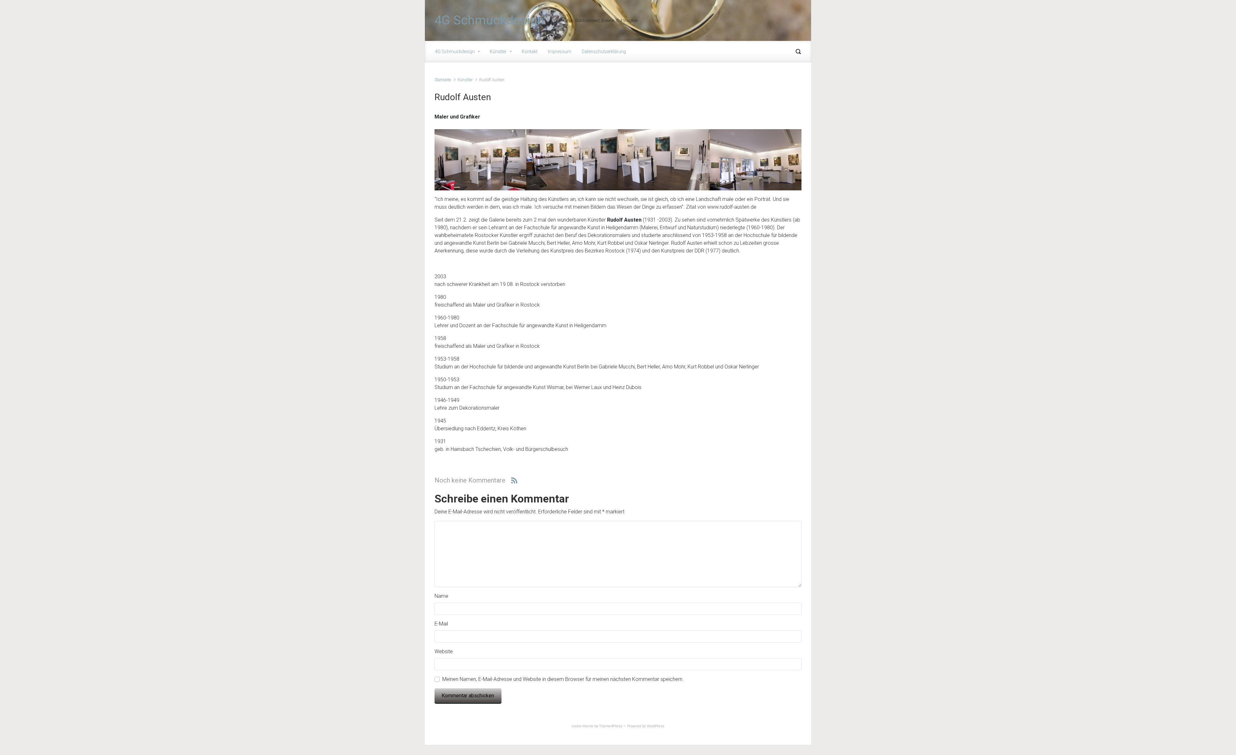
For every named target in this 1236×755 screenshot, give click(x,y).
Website (444, 651)
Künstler (465, 79)
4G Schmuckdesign (489, 20)
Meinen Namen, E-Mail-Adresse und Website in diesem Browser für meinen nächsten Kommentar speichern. (563, 679)
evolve (577, 726)
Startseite (443, 79)
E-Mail (441, 624)
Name (441, 596)
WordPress (655, 726)
